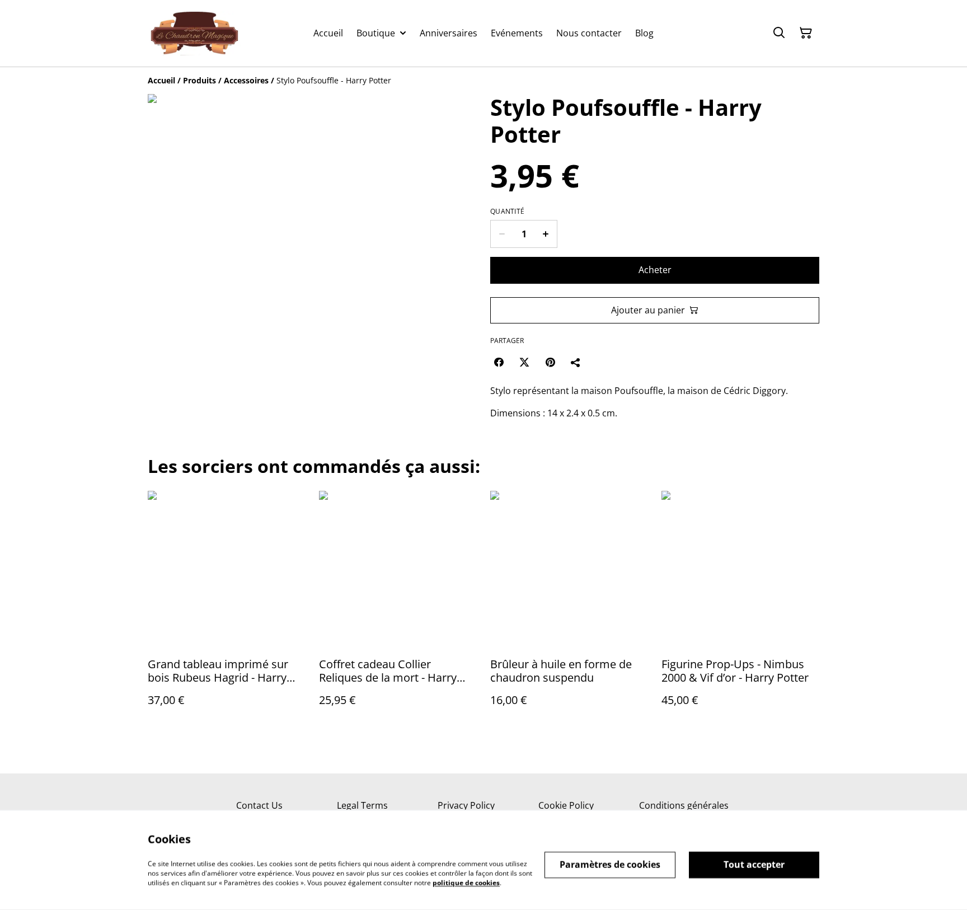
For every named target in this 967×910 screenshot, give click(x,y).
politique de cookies (466, 882)
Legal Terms (362, 805)
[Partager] (575, 362)
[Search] (779, 33)
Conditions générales (684, 805)
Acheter (655, 270)
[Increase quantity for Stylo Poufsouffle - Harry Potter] (545, 234)
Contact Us (259, 805)
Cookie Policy (566, 805)
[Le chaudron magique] (194, 33)
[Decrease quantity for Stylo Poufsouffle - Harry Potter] (501, 234)
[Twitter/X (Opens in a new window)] (524, 362)
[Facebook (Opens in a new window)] (498, 362)
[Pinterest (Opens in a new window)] (550, 362)
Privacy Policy (466, 805)
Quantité (507, 211)
